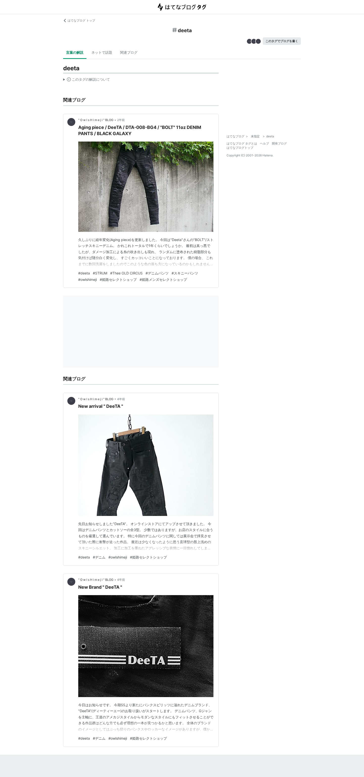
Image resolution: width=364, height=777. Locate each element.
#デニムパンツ (157, 273)
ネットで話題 (101, 52)
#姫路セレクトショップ (118, 279)
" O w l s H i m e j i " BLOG (95, 120)
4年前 (121, 399)
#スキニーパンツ (185, 273)
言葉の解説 (74, 52)
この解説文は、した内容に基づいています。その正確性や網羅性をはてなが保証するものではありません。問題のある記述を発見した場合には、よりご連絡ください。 (86, 80)
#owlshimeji (87, 279)
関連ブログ (128, 52)
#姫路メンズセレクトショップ (163, 279)
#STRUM (100, 273)
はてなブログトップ (240, 147)
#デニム (99, 557)
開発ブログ (279, 143)
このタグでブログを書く (281, 41)
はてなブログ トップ (81, 20)
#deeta (84, 273)
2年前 (121, 120)
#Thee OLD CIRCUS (126, 273)
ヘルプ (264, 143)
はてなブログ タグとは (242, 143)
